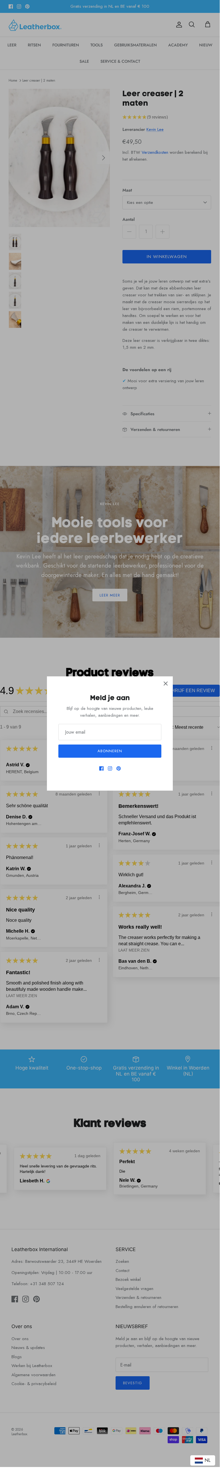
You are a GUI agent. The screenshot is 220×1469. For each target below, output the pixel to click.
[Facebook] (101, 768)
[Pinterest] (118, 768)
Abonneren (110, 751)
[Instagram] (110, 768)
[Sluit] (165, 683)
